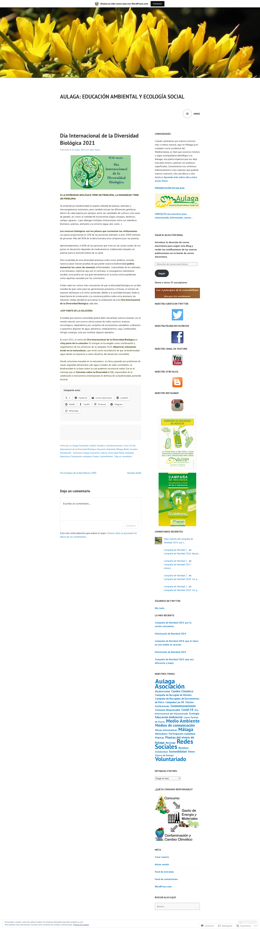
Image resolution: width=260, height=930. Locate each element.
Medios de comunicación (175, 725)
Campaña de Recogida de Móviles (173, 695)
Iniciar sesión (162, 864)
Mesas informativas (166, 730)
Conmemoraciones (114, 445)
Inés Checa (95, 149)
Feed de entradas (164, 871)
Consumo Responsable (167, 710)
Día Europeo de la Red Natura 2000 (78, 472)
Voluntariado (65, 452)
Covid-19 (127, 445)
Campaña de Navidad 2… (176, 549)
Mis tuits (159, 608)
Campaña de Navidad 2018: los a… (181, 579)
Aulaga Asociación (80, 445)
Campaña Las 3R (174, 702)
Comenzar (157, 4)
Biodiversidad (162, 691)
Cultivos (103, 452)
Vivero (191, 751)
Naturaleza (65, 456)
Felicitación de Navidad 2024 (170, 633)
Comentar (131, 525)
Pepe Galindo (170, 538)
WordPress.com (163, 886)
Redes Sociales (131, 449)
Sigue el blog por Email (169, 234)
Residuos (183, 748)
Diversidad (113, 452)
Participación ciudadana (81, 456)
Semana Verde (134, 472)
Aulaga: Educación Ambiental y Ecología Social (122, 96)
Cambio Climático (97, 445)
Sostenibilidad (106, 456)
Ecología (194, 713)
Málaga (119, 449)
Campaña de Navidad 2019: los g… (181, 590)
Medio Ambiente (126, 452)
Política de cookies (81, 925)
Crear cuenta (162, 856)
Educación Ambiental (106, 449)
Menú (197, 113)
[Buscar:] (177, 906)
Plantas (96, 456)
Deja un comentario (123, 456)
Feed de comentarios (166, 879)
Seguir (161, 273)
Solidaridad (161, 751)
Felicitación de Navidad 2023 (170, 651)
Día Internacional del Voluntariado (176, 711)
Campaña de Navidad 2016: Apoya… (182, 553)
